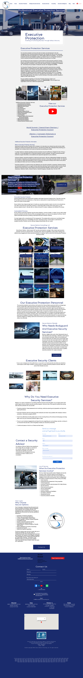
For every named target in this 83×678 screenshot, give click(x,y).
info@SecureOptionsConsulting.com (41, 599)
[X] (44, 586)
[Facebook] (36, 586)
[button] (23, 4)
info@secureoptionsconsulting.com (29, 80)
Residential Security (45, 494)
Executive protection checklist (47, 495)
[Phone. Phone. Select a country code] (44, 440)
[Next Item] (65, 93)
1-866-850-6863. (46, 80)
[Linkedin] (39, 586)
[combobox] (57, 458)
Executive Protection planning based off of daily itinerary (53, 484)
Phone (43, 438)
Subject (43, 443)
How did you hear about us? (32, 577)
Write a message (45, 448)
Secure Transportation (46, 488)
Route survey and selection (47, 487)
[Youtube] (41, 586)
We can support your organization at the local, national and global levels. (40, 80)
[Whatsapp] (47, 586)
